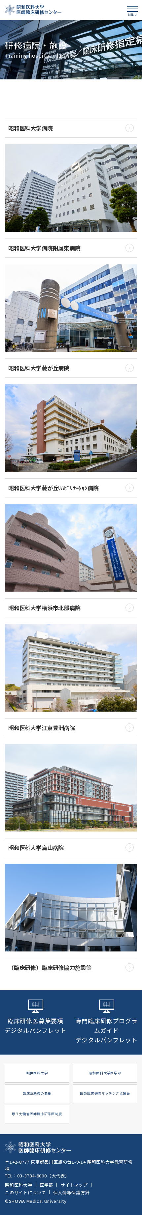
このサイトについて (25, 1192)
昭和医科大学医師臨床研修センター (33, 9)
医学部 (46, 1185)
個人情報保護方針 (71, 1192)
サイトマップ (74, 1185)
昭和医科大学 (18, 1185)
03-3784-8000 (32, 1176)
